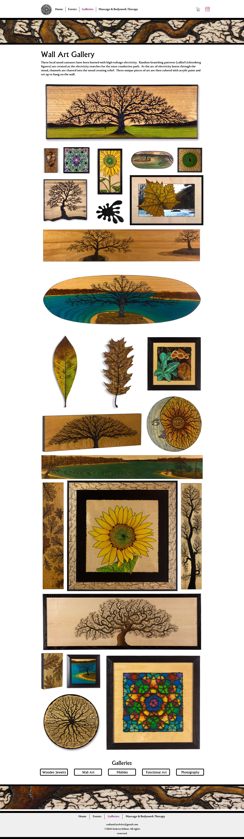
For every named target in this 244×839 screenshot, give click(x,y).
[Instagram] (207, 9)
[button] (198, 9)
